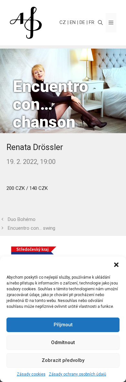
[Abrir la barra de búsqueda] (100, 22)
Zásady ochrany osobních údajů (77, 374)
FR (91, 22)
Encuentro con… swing (31, 228)
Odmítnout (63, 342)
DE (82, 22)
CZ (62, 22)
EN (73, 22)
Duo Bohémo (22, 219)
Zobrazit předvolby (63, 360)
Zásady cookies (31, 374)
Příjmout (63, 325)
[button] (116, 264)
